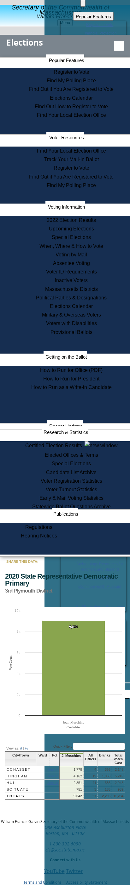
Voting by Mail (71, 254)
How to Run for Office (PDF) (71, 370)
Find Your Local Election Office (71, 115)
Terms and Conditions (42, 882)
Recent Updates (66, 426)
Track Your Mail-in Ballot (71, 159)
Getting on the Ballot (66, 357)
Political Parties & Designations (71, 297)
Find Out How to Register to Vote (71, 106)
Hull (12, 783)
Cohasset (19, 769)
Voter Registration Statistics (71, 481)
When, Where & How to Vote (71, 246)
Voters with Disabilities (71, 323)
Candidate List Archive (71, 472)
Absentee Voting (71, 263)
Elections (24, 42)
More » (52, 769)
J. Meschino (71, 755)
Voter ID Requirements (71, 271)
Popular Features (66, 60)
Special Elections (71, 237)
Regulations (38, 527)
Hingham (17, 776)
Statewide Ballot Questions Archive (71, 506)
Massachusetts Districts (71, 289)
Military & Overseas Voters (71, 314)
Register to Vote (71, 72)
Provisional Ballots (71, 332)
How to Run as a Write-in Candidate (71, 387)
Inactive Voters (71, 280)
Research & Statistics (66, 432)
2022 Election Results (71, 220)
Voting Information (66, 207)
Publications (65, 514)
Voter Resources (66, 137)
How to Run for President (71, 378)
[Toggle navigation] (119, 46)
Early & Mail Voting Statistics (71, 498)
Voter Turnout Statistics (71, 489)
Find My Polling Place (71, 80)
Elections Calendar (71, 98)
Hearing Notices (39, 535)
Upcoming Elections (71, 228)
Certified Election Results (55, 445)
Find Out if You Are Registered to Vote (71, 89)
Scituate (17, 789)
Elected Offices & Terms (71, 455)
